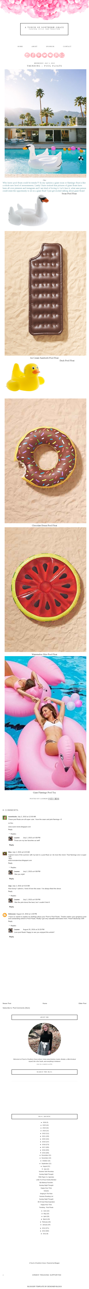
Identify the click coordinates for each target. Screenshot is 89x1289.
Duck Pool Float (67, 360)
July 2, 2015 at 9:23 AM (21, 886)
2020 (43, 1139)
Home (20, 46)
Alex (10, 852)
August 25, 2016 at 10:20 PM (33, 929)
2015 (43, 1153)
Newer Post (7, 1003)
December (45, 1155)
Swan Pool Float (69, 193)
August (45, 1166)
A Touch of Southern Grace (44, 27)
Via (44, 180)
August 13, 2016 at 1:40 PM (26, 914)
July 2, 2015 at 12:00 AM (27, 816)
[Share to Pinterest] (58, 799)
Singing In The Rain (46, 1193)
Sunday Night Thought (46, 1174)
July (45, 1169)
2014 (43, 1228)
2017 (43, 1147)
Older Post (82, 1003)
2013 (43, 1231)
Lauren (17, 838)
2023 (44, 1131)
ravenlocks (12, 816)
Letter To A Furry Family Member (46, 1180)
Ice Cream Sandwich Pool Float (44, 358)
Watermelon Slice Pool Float (44, 654)
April (44, 1216)
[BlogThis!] (51, 799)
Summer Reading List (46, 1196)
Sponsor (50, 46)
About (35, 46)
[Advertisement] (20, 986)
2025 (44, 1125)
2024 (44, 1128)
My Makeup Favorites (46, 1182)
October (44, 1161)
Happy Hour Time (46, 1188)
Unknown (12, 914)
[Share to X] (53, 799)
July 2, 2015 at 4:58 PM (31, 838)
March (45, 1219)
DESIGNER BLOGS (54, 1286)
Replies (13, 834)
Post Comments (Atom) (21, 1008)
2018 (43, 1144)
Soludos (46, 1191)
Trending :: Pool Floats (46, 1207)
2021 (43, 1136)
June (44, 1211)
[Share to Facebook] (56, 799)
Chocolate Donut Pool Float (44, 525)
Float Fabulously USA (76, 918)
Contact (67, 46)
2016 (43, 1150)
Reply (10, 829)
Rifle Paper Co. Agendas (46, 1177)
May (45, 1213)
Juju (10, 886)
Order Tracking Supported (46, 1275)
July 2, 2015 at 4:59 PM (31, 899)
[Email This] (49, 799)
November (45, 1158)
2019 (43, 1142)
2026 (44, 1122)
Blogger (57, 1263)
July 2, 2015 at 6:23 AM (21, 852)
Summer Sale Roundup (46, 1171)
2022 (43, 1133)
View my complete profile (44, 1064)
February (45, 1222)
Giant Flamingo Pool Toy (44, 792)
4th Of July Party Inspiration (46, 1202)
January (45, 1225)
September (44, 1163)
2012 (44, 1234)
